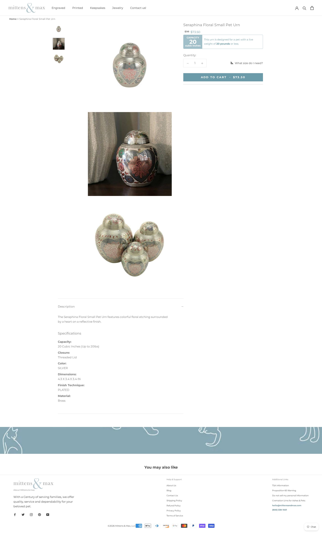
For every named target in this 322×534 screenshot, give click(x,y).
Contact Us (172, 495)
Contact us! (138, 8)
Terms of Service (175, 515)
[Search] (304, 8)
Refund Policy (174, 505)
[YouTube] (47, 514)
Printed (77, 8)
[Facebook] (14, 514)
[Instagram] (31, 514)
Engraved (58, 8)
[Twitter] (23, 514)
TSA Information (280, 485)
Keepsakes (97, 8)
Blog (169, 490)
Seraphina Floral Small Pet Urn (37, 18)
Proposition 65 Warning (284, 490)
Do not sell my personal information (290, 495)
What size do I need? (248, 63)
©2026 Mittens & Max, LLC (122, 525)
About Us (171, 485)
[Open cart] (312, 8)
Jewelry (117, 8)
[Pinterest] (39, 514)
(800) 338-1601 (279, 509)
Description (66, 306)
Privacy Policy (174, 510)
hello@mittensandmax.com (286, 505)
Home (13, 18)
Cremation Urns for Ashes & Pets (288, 500)
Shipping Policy (174, 500)
